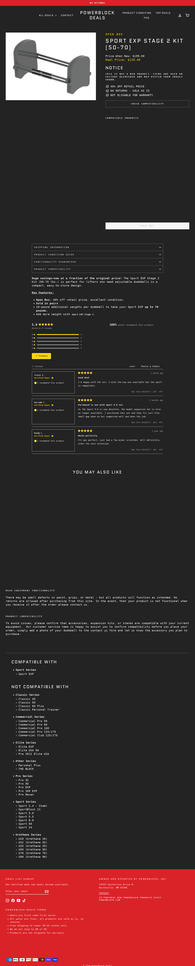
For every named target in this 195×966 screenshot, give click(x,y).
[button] (57, 334)
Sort (133, 366)
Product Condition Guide (54, 254)
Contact (67, 15)
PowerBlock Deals (97, 15)
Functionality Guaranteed (55, 262)
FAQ (146, 17)
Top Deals (163, 13)
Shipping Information (51, 247)
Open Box (114, 34)
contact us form (103, 630)
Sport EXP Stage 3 (82, 314)
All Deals (46, 15)
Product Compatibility (52, 269)
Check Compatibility (147, 104)
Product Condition (136, 13)
